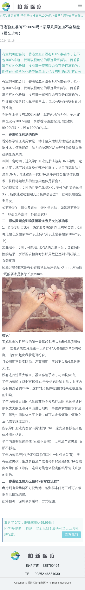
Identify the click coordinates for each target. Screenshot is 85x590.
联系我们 (71, 534)
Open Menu (80, 5)
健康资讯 (13, 15)
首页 (3, 15)
